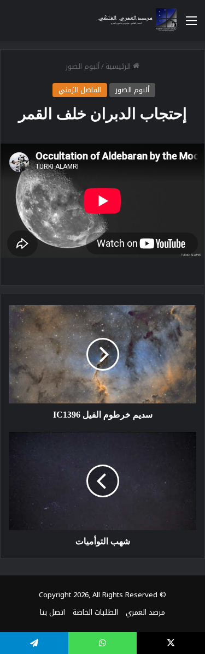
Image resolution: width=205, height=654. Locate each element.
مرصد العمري (145, 612)
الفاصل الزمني (79, 90)
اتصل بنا (52, 612)
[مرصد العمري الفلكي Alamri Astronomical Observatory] (134, 20)
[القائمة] (191, 25)
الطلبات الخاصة (95, 612)
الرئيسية (119, 66)
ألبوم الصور (82, 66)
